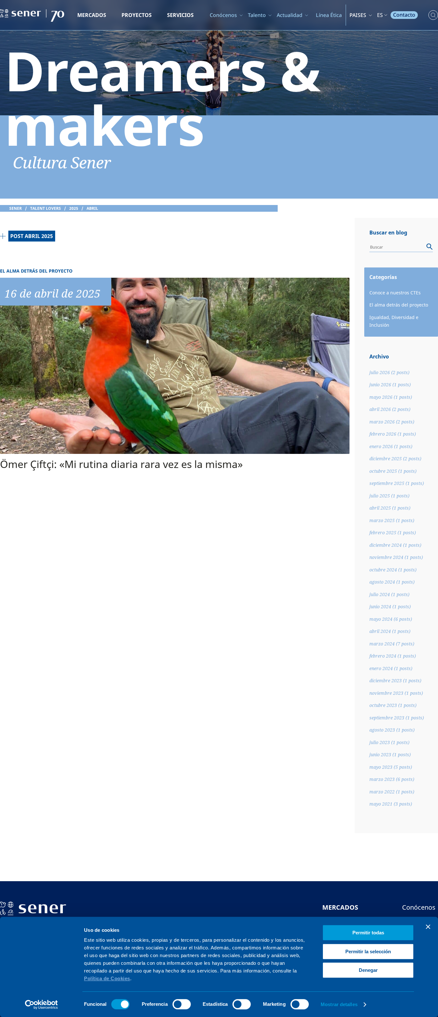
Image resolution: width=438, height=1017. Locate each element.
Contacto (404, 14)
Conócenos (223, 15)
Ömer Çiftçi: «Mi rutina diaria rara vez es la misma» (121, 464)
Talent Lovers (45, 208)
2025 (73, 208)
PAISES (358, 15)
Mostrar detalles (339, 1004)
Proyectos (137, 15)
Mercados (91, 15)
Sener (15, 208)
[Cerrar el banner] (428, 926)
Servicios (180, 15)
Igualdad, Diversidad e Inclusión (393, 321)
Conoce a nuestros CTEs (395, 293)
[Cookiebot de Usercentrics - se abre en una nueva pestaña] (41, 1004)
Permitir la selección (368, 951)
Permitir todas (368, 932)
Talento (257, 15)
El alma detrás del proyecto (398, 305)
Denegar (368, 970)
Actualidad (289, 15)
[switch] (182, 1004)
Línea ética (329, 15)
